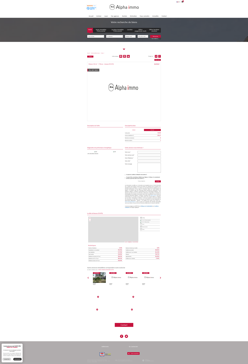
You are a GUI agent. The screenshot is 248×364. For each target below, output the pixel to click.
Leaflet (126, 241)
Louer (106, 16)
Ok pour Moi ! (17, 359)
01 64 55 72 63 (105, 318)
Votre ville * (128, 161)
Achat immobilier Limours (95, 53)
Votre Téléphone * (129, 158)
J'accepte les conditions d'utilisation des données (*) (136, 174)
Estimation (133, 16)
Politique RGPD (94, 361)
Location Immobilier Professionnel (118, 30)
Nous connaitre (144, 16)
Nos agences (115, 16)
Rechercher (155, 36)
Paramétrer (7, 359)
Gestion (124, 16)
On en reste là (17, 345)
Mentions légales (94, 360)
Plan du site (89, 360)
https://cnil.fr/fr (154, 195)
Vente (90, 29)
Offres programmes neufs (140, 30)
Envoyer (157, 181)
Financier (152, 130)
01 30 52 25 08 (143, 314)
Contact (164, 16)
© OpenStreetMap (135, 241)
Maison (102, 53)
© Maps (129, 241)
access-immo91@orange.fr (143, 302)
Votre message (128, 164)
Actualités (155, 16)
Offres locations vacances (154, 30)
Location (129, 29)
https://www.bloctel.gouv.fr (130, 201)
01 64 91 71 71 (105, 302)
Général (133, 130)
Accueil (91, 16)
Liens (104, 360)
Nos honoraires (100, 360)
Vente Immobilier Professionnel (101, 30)
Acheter (98, 16)
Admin (106, 360)
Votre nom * (128, 152)
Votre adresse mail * (129, 155)
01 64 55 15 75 (143, 306)
